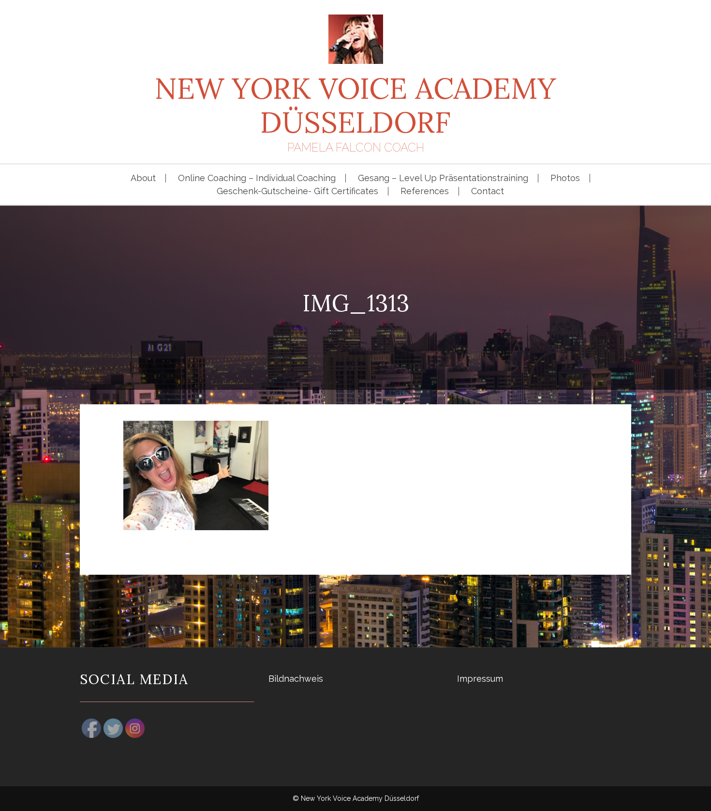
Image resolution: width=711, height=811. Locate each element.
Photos (565, 178)
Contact (487, 191)
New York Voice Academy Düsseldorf (355, 105)
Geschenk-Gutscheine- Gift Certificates (297, 191)
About (143, 178)
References (424, 191)
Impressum (480, 678)
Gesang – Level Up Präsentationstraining (443, 178)
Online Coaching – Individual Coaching (257, 178)
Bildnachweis (295, 678)
